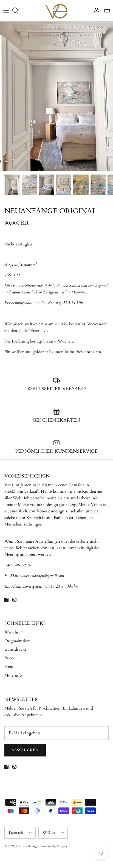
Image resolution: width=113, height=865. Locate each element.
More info (13, 675)
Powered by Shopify (53, 846)
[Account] (95, 11)
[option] (56, 96)
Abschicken (25, 749)
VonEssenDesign (27, 846)
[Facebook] (6, 600)
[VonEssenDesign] (56, 11)
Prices (9, 658)
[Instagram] (14, 600)
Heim (9, 666)
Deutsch (16, 833)
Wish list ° (13, 632)
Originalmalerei (18, 641)
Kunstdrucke (15, 649)
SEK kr (49, 833)
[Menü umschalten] (6, 11)
